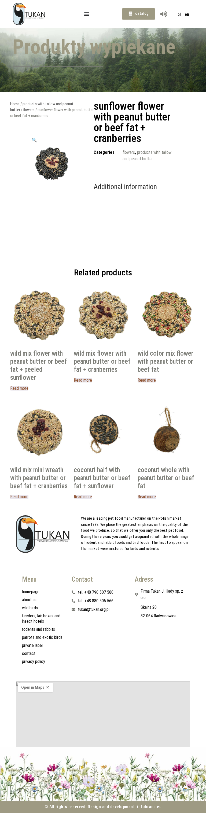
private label (32, 645)
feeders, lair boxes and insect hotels (41, 618)
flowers (29, 109)
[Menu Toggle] (86, 14)
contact (28, 653)
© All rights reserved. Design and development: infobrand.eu (103, 806)
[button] (34, 140)
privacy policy (33, 661)
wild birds (30, 607)
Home (15, 103)
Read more (19, 388)
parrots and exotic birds (42, 637)
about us (29, 599)
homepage (30, 591)
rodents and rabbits (38, 629)
